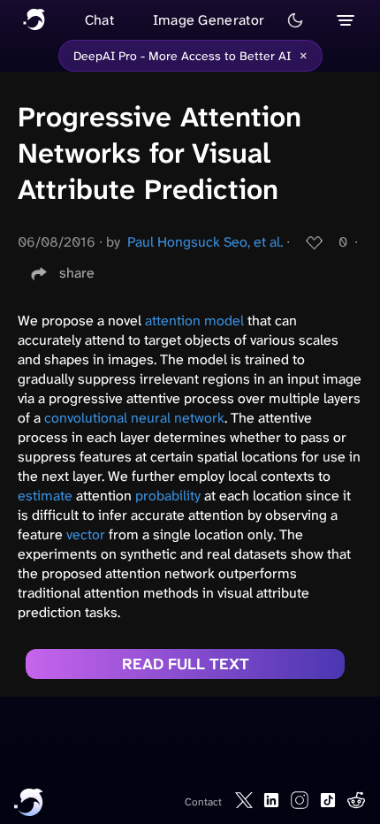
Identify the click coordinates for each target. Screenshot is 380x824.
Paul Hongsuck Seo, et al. (205, 242)
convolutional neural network (134, 417)
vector (85, 534)
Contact (203, 802)
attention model (194, 320)
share (77, 272)
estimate (45, 495)
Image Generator (209, 20)
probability (168, 495)
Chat (99, 20)
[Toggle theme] (295, 20)
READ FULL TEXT (185, 664)
